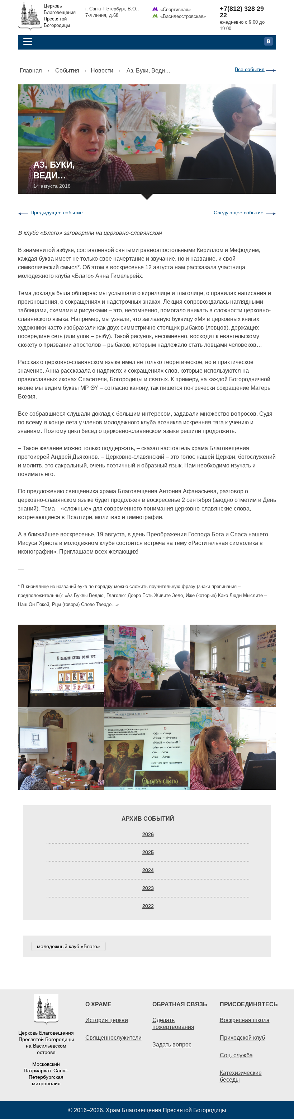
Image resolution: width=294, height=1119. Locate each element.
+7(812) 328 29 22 (242, 11)
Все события (250, 69)
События (67, 70)
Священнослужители (113, 1037)
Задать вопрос (171, 1044)
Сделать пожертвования (173, 1023)
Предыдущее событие (56, 212)
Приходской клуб (242, 1037)
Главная (31, 70)
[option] (147, 707)
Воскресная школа (245, 1020)
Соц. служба (236, 1055)
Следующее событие (239, 212)
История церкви (106, 1020)
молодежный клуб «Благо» (68, 946)
